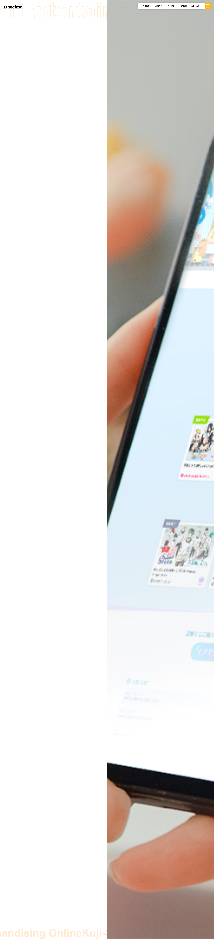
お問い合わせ (196, 6)
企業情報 (146, 6)
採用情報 (183, 6)
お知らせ (158, 6)
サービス (171, 6)
